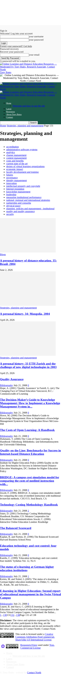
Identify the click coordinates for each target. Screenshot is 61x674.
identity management (16, 180)
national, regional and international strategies (28, 200)
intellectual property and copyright (23, 186)
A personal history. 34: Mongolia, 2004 (25, 313)
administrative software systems (21, 149)
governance (12, 177)
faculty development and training (22, 172)
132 (12, 615)
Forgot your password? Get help (16, 46)
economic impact (14, 169)
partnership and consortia (18, 203)
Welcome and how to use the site (29, 105)
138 (18, 615)
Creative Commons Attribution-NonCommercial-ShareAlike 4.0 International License (35, 637)
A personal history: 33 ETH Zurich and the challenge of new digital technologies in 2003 (28, 365)
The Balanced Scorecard (15, 528)
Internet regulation (15, 189)
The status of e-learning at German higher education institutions (27, 568)
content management (16, 158)
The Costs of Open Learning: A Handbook (27, 430)
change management (16, 155)
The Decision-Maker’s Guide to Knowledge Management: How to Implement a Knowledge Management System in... (30, 403)
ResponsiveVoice (28, 645)
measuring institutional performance (23, 197)
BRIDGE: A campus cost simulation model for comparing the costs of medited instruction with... (29, 481)
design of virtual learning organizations (25, 166)
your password (36, 39)
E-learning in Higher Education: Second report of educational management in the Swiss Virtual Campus (30, 594)
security (10, 214)
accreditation (12, 146)
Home (8, 103)
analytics (10, 152)
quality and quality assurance (20, 211)
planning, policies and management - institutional (30, 208)
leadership (11, 194)
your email (34, 54)
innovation (11, 183)
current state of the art (17, 163)
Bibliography (6, 385)
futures (9, 174)
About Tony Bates (14, 114)
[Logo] (30, 89)
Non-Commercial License (37, 646)
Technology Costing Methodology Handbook (29, 504)
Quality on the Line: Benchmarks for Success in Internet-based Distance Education (30, 452)
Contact (9, 117)
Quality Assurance (11, 379)
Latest (8, 109)
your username (36, 36)
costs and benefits (15, 160)
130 (5, 615)
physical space (13, 205)
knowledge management (18, 191)
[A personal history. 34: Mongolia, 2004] (28, 305)
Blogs (3, 254)
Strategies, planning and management (25, 125)
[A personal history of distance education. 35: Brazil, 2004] (28, 251)
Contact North (34, 672)
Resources (10, 111)
